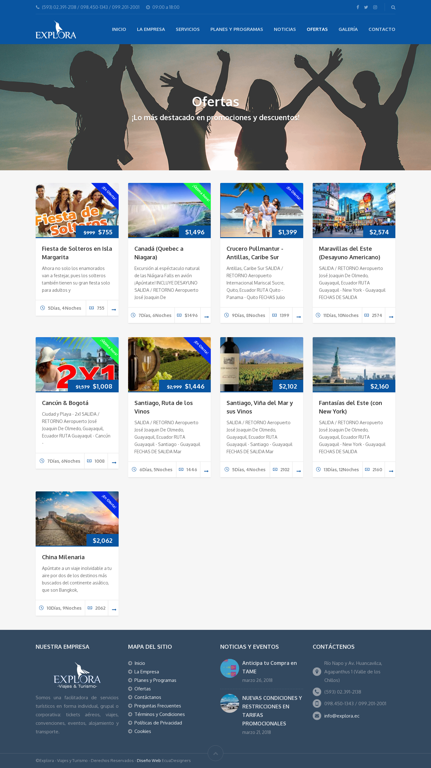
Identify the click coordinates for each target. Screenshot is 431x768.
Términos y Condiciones (159, 714)
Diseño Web (149, 760)
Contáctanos (147, 697)
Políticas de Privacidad (158, 723)
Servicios (188, 29)
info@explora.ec (341, 716)
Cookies (142, 731)
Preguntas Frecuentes (157, 706)
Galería (348, 29)
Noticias (285, 29)
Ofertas (317, 29)
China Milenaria (63, 557)
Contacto (382, 29)
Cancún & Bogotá (65, 402)
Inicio (119, 29)
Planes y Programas (236, 29)
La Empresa (151, 29)
